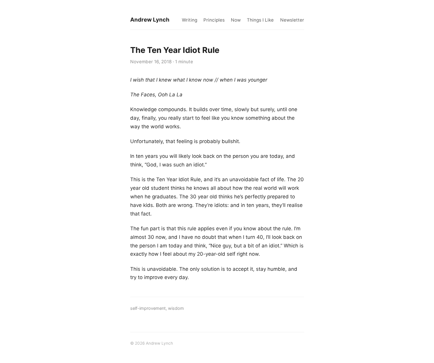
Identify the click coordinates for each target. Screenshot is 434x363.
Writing (189, 20)
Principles (214, 20)
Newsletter (292, 20)
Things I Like (260, 20)
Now (236, 20)
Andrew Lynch (149, 19)
